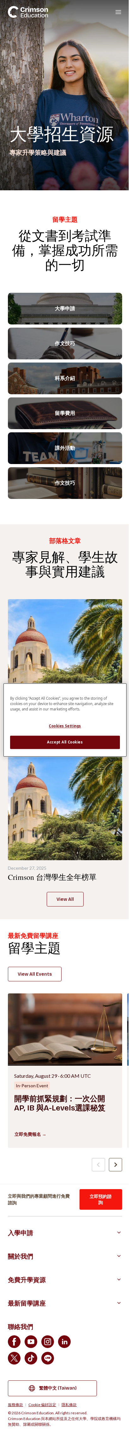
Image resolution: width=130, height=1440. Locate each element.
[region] (65, 720)
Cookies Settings (65, 726)
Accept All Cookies (65, 742)
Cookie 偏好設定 (42, 1405)
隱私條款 (69, 1405)
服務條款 (15, 1405)
